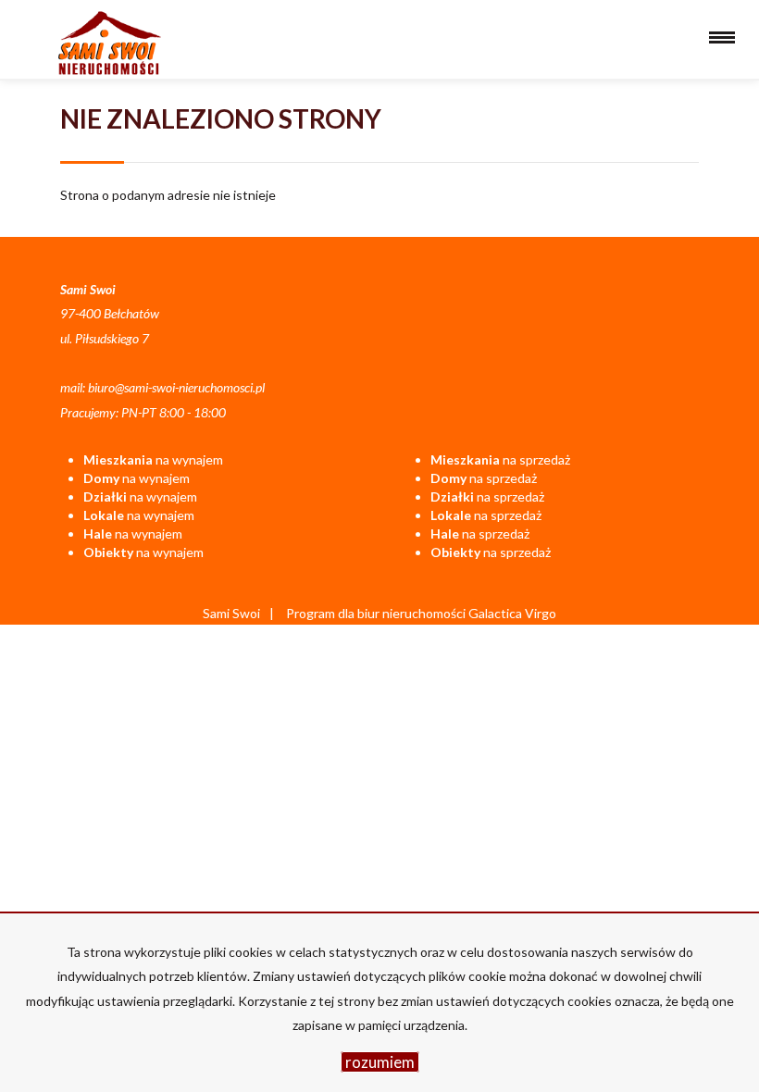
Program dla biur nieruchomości (377, 613)
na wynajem (153, 459)
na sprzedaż (500, 459)
